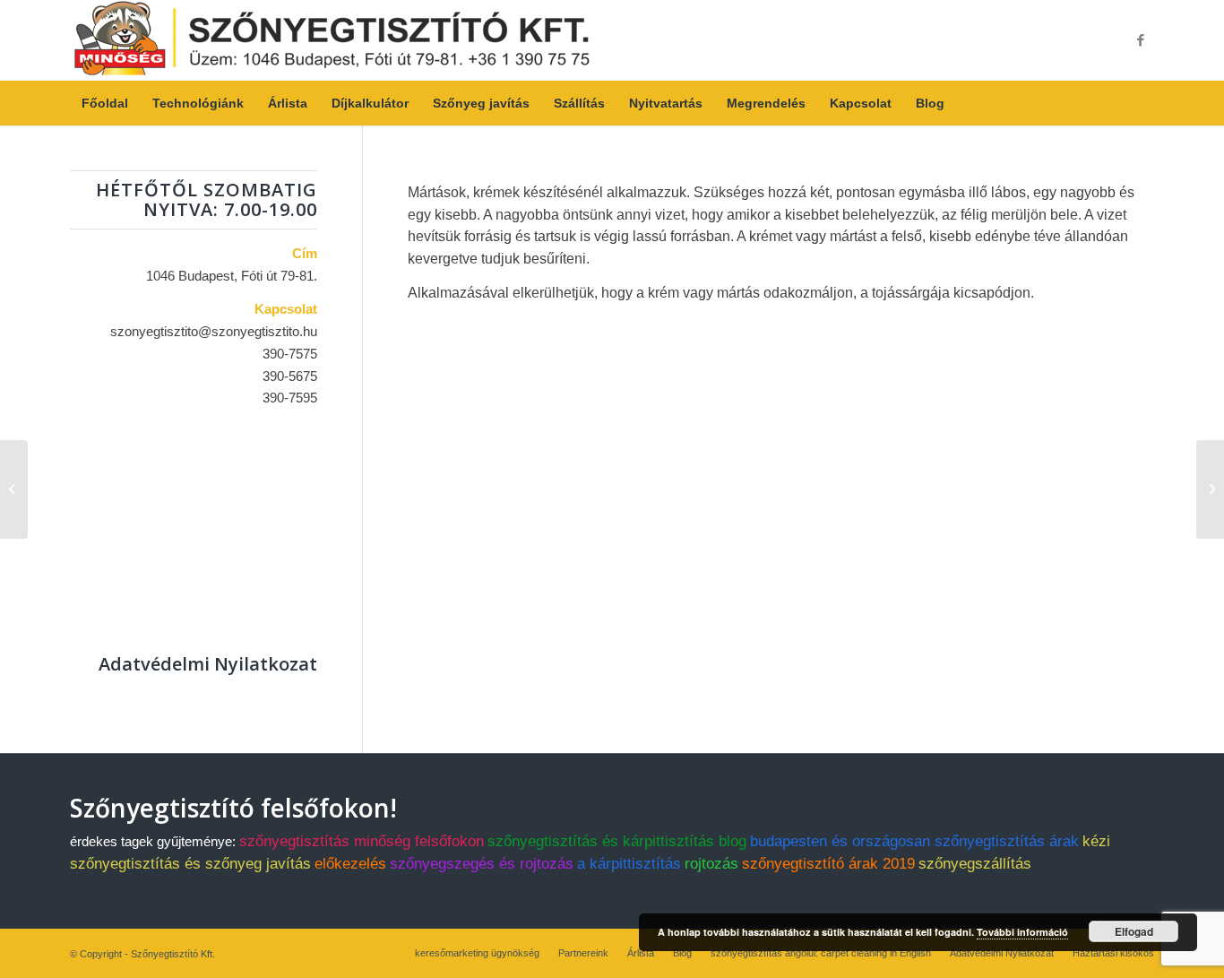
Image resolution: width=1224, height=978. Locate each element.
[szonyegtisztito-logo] (332, 40)
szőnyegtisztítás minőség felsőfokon (361, 841)
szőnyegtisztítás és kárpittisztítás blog (616, 841)
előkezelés (350, 863)
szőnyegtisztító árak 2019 (828, 863)
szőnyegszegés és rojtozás (481, 863)
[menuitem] (105, 103)
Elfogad (1134, 931)
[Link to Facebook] (1140, 40)
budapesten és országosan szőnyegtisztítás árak (914, 841)
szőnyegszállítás (974, 863)
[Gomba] (14, 489)
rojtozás (711, 863)
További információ (1022, 932)
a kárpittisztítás (629, 863)
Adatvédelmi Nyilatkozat (208, 664)
